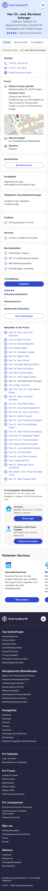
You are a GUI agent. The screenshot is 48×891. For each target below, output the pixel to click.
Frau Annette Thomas (19, 339)
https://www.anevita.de (20, 72)
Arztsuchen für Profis (11, 817)
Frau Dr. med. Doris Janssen (23, 456)
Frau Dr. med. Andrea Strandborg (25, 431)
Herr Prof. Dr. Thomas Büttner (24, 440)
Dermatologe (7, 737)
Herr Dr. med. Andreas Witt (22, 479)
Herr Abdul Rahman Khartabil (23, 444)
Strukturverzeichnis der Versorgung (17, 807)
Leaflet (27, 134)
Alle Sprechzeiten (24, 165)
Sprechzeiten (21, 42)
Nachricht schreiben (28, 541)
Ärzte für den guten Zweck (13, 794)
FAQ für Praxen (8, 779)
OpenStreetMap (37, 134)
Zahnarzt (6, 722)
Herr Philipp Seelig (18, 348)
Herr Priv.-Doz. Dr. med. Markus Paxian (24, 391)
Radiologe (6, 715)
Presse (5, 838)
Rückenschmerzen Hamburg (14, 698)
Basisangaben (8, 783)
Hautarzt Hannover (10, 651)
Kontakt (5, 842)
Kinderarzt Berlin (9, 644)
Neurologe (6, 718)
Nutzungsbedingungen (11, 862)
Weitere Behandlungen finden (14, 702)
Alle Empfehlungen (24, 316)
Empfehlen (24, 284)
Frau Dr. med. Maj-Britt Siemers (25, 448)
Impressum (7, 855)
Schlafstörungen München (13, 683)
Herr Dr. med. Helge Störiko (22, 377)
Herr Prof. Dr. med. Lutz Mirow (24, 412)
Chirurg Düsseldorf (10, 655)
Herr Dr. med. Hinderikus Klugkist (25, 420)
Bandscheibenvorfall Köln (13, 687)
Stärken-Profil (8, 790)
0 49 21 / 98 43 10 (18, 68)
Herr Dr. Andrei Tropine (20, 416)
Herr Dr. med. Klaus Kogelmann (24, 408)
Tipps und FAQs (9, 758)
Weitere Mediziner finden (13, 662)
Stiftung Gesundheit (10, 830)
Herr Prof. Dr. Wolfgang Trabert (24, 435)
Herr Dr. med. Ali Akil (19, 360)
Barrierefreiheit (8, 866)
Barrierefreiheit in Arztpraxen (14, 762)
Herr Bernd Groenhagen (21, 372)
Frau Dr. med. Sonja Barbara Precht (23, 426)
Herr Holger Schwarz (19, 385)
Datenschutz (7, 858)
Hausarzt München (10, 636)
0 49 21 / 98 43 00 (18, 63)
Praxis (7, 42)
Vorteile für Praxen (10, 775)
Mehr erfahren (22, 599)
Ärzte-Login (28, 518)
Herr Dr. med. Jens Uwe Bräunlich (21, 334)
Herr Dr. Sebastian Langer (21, 352)
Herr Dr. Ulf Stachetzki (20, 452)
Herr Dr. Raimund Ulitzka (21, 368)
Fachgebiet (37, 42)
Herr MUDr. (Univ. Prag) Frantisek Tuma (25, 473)
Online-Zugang (8, 786)
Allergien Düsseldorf (10, 690)
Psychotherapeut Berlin (12, 647)
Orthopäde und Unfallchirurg (14, 733)
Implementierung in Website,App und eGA (14, 812)
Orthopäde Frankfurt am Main (15, 659)
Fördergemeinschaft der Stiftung (16, 834)
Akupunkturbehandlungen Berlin (15, 679)
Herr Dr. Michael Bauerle (21, 343)
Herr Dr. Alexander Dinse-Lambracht (22, 466)
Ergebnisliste (17, 50)
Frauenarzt (6, 730)
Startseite (6, 50)
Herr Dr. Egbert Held (19, 356)
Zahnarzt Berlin (8, 640)
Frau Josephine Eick (19, 460)
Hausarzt (6, 726)
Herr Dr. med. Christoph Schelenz (21, 398)
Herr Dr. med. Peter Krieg (21, 403)
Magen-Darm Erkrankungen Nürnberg (18, 676)
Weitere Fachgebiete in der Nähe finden (19, 741)
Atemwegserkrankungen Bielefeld (16, 694)
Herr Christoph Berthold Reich (24, 364)
